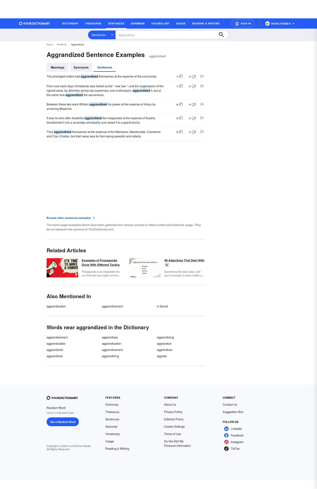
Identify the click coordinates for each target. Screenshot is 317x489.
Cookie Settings (174, 426)
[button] (243, 23)
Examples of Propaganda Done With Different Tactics (101, 262)
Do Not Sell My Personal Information (177, 443)
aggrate (162, 356)
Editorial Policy (174, 419)
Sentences (99, 35)
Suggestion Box (233, 412)
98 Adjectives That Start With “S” (184, 262)
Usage (109, 441)
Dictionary (112, 404)
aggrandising (165, 337)
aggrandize (164, 343)
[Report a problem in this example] (202, 76)
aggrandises (110, 337)
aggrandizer (164, 350)
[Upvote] (181, 76)
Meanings (57, 67)
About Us (170, 404)
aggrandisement (57, 337)
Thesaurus (112, 412)
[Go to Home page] (34, 23)
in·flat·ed (162, 306)
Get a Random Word (62, 422)
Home (50, 44)
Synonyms (81, 67)
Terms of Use (172, 434)
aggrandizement (112, 306)
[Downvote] (194, 76)
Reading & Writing (117, 448)
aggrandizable (56, 343)
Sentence (61, 44)
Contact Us (230, 404)
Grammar (111, 426)
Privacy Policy (173, 412)
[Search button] (223, 35)
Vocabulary (112, 434)
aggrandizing (110, 356)
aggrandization (56, 306)
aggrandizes (55, 356)
